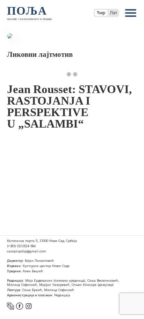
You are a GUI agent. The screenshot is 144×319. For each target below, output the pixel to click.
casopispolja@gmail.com (26, 251)
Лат (113, 12)
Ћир (101, 12)
